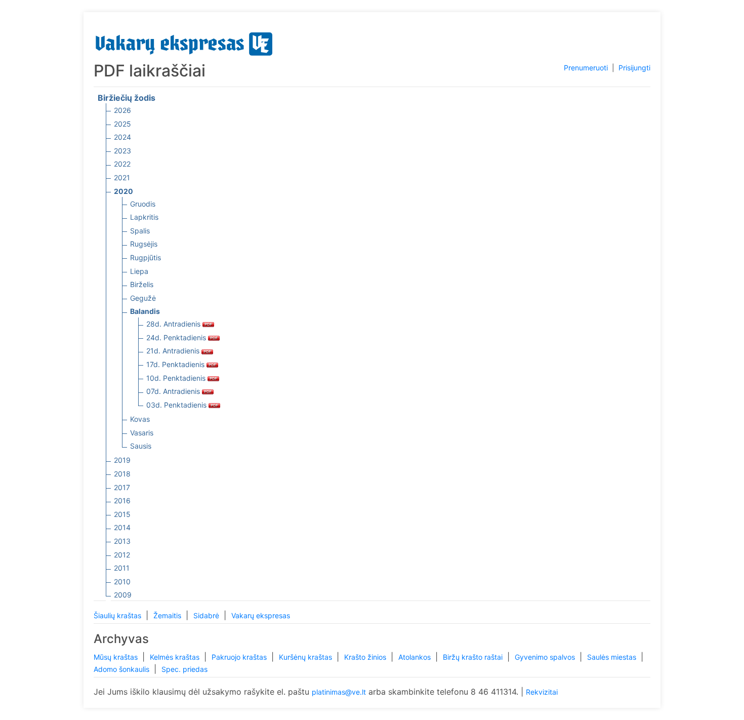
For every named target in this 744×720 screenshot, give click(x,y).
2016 (122, 500)
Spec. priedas (184, 669)
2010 (122, 581)
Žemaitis (168, 615)
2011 (122, 568)
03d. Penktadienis (177, 405)
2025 (122, 123)
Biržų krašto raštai (474, 657)
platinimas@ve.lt (339, 692)
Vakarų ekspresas (260, 615)
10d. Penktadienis (177, 378)
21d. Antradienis (173, 350)
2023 (122, 150)
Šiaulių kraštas (118, 615)
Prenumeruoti (586, 67)
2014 (122, 527)
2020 (123, 191)
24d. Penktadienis (177, 337)
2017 (122, 487)
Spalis (140, 230)
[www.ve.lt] (184, 41)
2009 (123, 594)
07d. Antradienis (174, 391)
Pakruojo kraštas (240, 657)
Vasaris (141, 432)
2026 (122, 110)
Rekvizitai (542, 692)
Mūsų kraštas (117, 657)
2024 (122, 137)
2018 (122, 473)
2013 (122, 541)
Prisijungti (634, 67)
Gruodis (142, 203)
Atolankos (415, 657)
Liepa (139, 271)
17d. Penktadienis (176, 364)
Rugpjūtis (145, 257)
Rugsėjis (143, 243)
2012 (122, 554)
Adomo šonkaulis (122, 669)
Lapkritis (144, 217)
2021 (122, 177)
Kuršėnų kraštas (306, 657)
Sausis (140, 446)
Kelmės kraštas (175, 657)
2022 (122, 163)
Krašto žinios (366, 657)
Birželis (141, 284)
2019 (122, 460)
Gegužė (143, 298)
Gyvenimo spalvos (546, 657)
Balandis (145, 311)
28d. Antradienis (174, 323)
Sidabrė (207, 615)
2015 (122, 514)
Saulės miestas (612, 657)
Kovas (140, 419)
